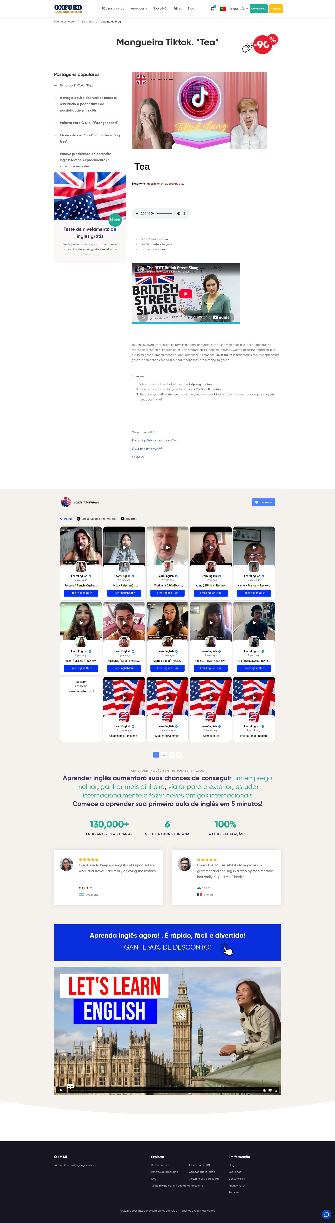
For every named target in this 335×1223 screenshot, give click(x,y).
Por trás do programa (164, 1172)
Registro (276, 8)
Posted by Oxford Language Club (154, 440)
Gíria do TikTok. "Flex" (77, 85)
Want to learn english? (147, 448)
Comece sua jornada (202, 1172)
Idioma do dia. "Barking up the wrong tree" (90, 138)
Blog (191, 8)
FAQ (153, 1178)
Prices (178, 8)
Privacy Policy (237, 1185)
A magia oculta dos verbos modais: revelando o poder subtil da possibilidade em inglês (88, 104)
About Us (138, 456)
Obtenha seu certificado (204, 1178)
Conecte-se (258, 8)
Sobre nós (235, 1172)
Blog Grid (87, 21)
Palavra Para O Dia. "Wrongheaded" (89, 123)
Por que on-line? (161, 1165)
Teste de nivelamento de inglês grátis (90, 233)
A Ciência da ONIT (200, 1165)
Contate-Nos (237, 1178)
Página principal (113, 8)
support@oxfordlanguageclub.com (75, 1165)
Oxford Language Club (163, 1210)
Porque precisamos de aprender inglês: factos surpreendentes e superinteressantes (85, 160)
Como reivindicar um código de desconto (177, 1185)
